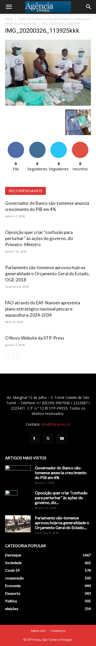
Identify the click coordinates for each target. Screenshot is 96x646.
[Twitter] (48, 439)
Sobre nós (38, 631)
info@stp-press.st (55, 424)
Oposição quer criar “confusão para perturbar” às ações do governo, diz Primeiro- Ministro (39, 238)
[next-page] (16, 355)
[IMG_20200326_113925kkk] (48, 104)
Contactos (57, 631)
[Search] (89, 7)
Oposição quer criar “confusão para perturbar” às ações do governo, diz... (61, 497)
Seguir (37, 144)
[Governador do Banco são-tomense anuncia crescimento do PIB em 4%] (18, 474)
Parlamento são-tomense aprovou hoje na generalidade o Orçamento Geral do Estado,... (62, 522)
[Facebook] (34, 439)
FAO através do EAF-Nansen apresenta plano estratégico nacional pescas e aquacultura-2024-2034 (42, 309)
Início (9, 19)
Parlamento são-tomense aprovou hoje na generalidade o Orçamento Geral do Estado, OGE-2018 (47, 273)
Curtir (16, 144)
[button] (9, 7)
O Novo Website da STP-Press (34, 338)
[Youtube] (62, 439)
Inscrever (80, 144)
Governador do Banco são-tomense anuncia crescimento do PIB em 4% (61, 472)
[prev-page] (8, 355)
